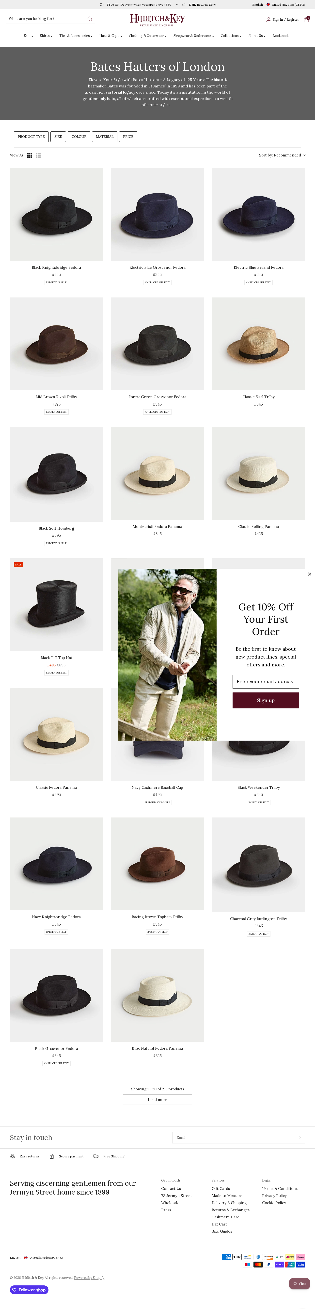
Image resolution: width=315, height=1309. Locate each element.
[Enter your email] (300, 1137)
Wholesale (170, 1202)
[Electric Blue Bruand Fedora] (258, 214)
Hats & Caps (109, 36)
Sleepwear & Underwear (192, 36)
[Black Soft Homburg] (56, 474)
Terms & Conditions (280, 1188)
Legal (266, 1180)
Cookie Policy (274, 1202)
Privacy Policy (274, 1195)
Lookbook (281, 36)
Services (218, 1180)
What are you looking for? (31, 18)
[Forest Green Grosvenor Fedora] (157, 344)
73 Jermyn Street (176, 1195)
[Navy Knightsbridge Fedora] (56, 864)
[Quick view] (98, 256)
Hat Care (220, 1224)
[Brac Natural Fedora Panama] (157, 995)
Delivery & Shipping (229, 1202)
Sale (27, 36)
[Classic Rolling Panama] (258, 473)
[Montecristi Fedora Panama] (157, 473)
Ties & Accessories (74, 36)
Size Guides (222, 1231)
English (257, 4)
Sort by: (280, 155)
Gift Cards (221, 1188)
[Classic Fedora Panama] (56, 734)
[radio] (29, 155)
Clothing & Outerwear (146, 36)
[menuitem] (30, 36)
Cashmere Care (225, 1217)
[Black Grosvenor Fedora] (56, 995)
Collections (230, 36)
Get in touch (170, 1180)
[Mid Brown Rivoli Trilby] (56, 344)
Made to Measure (227, 1195)
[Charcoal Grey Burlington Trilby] (258, 864)
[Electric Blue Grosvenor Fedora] (157, 214)
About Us (256, 36)
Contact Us (171, 1188)
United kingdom (288, 4)
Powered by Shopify (89, 1278)
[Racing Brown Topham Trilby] (157, 864)
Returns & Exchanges (231, 1210)
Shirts (45, 36)
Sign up (266, 700)
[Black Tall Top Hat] (56, 604)
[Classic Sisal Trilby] (258, 344)
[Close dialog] (309, 574)
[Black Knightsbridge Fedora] (56, 214)
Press (166, 1210)
